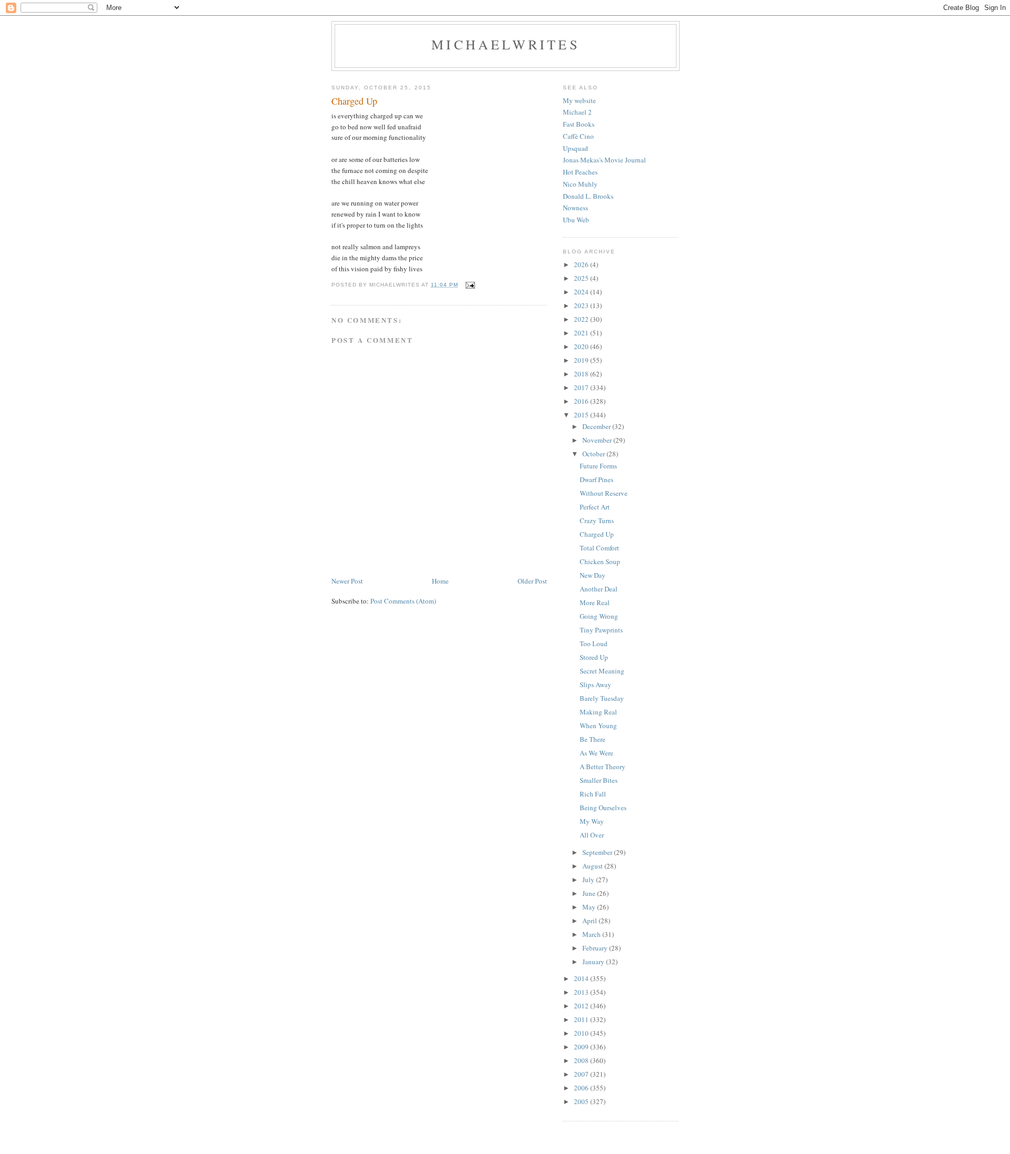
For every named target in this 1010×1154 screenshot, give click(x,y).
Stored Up (594, 657)
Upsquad (575, 148)
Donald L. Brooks (588, 196)
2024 (582, 292)
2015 (582, 415)
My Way (592, 821)
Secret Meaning (602, 671)
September (598, 852)
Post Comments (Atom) (403, 601)
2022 (582, 319)
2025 (582, 278)
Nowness (575, 207)
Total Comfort (599, 548)
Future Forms (598, 466)
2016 (582, 401)
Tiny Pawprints (601, 630)
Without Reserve (604, 493)
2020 (582, 346)
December (597, 426)
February (595, 948)
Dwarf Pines (596, 479)
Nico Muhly (580, 184)
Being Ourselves (603, 807)
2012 (582, 1005)
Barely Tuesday (602, 698)
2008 (582, 1060)
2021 (582, 333)
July (589, 879)
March (592, 934)
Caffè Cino (578, 136)
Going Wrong (599, 616)
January (594, 961)
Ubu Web (576, 219)
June (589, 893)
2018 (582, 374)
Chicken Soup (600, 561)
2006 (582, 1087)
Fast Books (578, 124)
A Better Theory (602, 766)
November (597, 440)
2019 (582, 360)
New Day (592, 575)
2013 (582, 992)
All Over (592, 835)
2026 (582, 264)
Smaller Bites (599, 780)
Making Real (598, 712)
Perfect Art (595, 507)
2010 (582, 1033)
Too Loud (594, 643)
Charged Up (597, 534)
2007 (582, 1074)
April (590, 920)
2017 (582, 387)
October (594, 453)
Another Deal (599, 589)
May (589, 907)
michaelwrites (505, 44)
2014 (582, 978)
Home (440, 581)
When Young (598, 725)
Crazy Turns (597, 520)
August (593, 866)
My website (579, 100)
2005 (582, 1101)
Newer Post (347, 581)
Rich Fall (593, 794)
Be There (592, 739)
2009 (582, 1046)
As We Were (596, 753)
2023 (582, 305)
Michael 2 (577, 112)
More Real (595, 602)
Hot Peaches (580, 172)
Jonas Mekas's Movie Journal (604, 160)
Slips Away (595, 684)
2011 (582, 1019)
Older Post (532, 581)
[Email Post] (470, 285)
